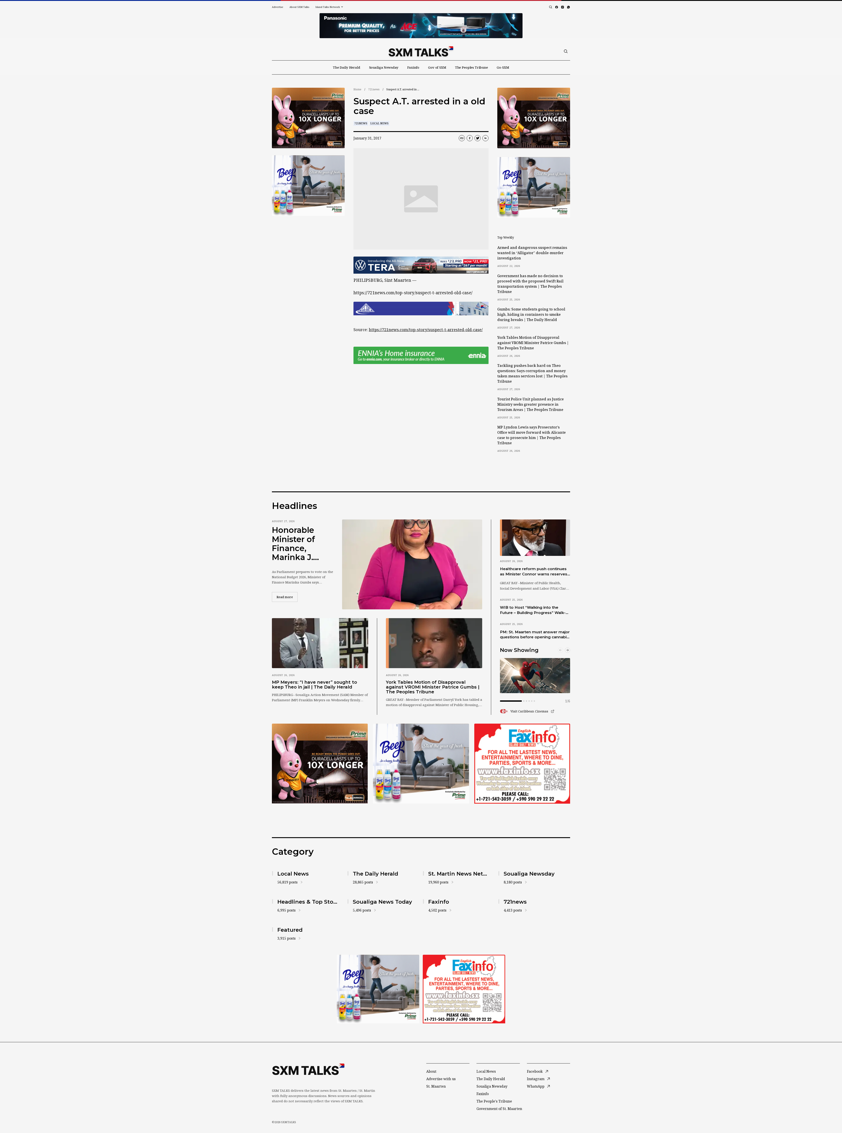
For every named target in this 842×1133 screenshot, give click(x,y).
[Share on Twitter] (478, 138)
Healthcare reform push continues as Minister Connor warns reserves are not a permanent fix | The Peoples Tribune (533, 572)
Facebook (535, 1071)
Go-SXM (503, 67)
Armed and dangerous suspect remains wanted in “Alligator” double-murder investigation (532, 253)
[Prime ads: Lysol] (308, 118)
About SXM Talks (299, 7)
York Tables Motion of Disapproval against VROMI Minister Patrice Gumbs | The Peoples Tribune (533, 342)
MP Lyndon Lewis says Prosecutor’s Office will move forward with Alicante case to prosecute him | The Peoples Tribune (531, 435)
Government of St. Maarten (499, 1108)
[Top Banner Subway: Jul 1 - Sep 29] (421, 25)
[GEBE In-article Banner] (421, 308)
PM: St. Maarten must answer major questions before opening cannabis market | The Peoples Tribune (535, 635)
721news (374, 89)
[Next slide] (567, 650)
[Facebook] (556, 7)
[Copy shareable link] (462, 138)
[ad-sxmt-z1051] (308, 185)
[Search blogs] (550, 7)
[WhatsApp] (568, 7)
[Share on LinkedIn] (485, 138)
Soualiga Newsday (384, 67)
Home (357, 89)
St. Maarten (436, 1086)
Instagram (535, 1078)
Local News (379, 123)
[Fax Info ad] (522, 763)
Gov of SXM (437, 67)
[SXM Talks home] (420, 51)
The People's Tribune (494, 1101)
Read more (287, 597)
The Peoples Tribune (471, 67)
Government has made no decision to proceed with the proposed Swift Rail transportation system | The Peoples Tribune (530, 283)
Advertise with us (441, 1078)
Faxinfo (413, 67)
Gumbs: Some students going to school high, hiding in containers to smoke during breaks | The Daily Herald (531, 314)
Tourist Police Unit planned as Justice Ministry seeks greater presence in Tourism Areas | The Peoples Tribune (530, 404)
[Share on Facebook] (470, 138)
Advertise (277, 7)
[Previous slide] (560, 650)
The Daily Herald (346, 67)
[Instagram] (562, 7)
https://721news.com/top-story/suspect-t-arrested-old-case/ (426, 329)
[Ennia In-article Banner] (421, 355)
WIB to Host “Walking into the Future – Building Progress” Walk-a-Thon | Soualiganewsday (534, 610)
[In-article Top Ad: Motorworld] (421, 265)
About (431, 1071)
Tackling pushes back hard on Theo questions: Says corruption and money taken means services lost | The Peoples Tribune (532, 373)
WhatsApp (535, 1086)
